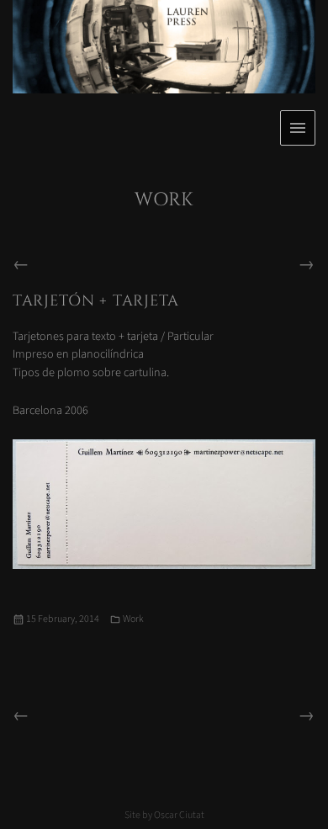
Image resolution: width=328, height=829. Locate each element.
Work (133, 619)
